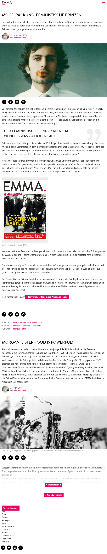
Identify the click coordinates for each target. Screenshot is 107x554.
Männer (26, 326)
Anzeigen (6, 520)
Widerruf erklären (10, 508)
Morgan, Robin (19, 329)
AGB (4, 523)
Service (5, 532)
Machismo (17, 326)
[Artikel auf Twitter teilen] (10, 102)
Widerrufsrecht (8, 526)
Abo (3, 511)
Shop (4, 514)
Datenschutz (7, 529)
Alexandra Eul (20, 38)
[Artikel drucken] (23, 102)
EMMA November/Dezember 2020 (27, 323)
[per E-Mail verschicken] (17, 102)
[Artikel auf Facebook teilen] (4, 102)
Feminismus (36, 326)
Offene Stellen (8, 536)
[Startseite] (53, 3)
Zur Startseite (54, 495)
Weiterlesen (54, 484)
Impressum (6, 539)
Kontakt (5, 542)
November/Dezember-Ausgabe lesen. (48, 297)
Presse (5, 517)
